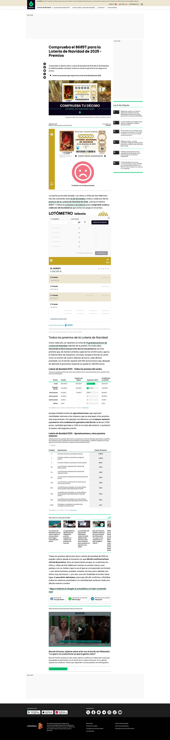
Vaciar (85, 253)
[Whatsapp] (99, 714)
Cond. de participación (122, 726)
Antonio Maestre (78, 1)
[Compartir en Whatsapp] (44, 71)
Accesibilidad (90, 731)
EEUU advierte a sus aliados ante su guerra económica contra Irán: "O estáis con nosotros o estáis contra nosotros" (131, 133)
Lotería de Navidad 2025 (61, 7)
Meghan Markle (134, 1)
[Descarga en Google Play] (33, 714)
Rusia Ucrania (125, 1)
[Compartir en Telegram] (44, 75)
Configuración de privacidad (94, 728)
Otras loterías (112, 7)
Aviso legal (89, 723)
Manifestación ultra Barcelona (92, 1)
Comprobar (101, 253)
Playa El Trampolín (48, 1)
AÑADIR (100, 222)
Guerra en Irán (106, 1)
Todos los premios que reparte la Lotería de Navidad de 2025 (76, 76)
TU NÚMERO (55, 219)
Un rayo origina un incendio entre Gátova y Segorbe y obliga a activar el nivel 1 (131, 123)
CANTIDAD (75, 219)
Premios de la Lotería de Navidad (84, 7)
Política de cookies (91, 726)
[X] (44, 65)
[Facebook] (93, 714)
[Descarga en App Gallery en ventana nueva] (61, 714)
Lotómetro (101, 7)
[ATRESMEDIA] (35, 727)
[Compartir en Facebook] (44, 68)
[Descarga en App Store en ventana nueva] (47, 714)
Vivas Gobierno (69, 1)
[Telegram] (104, 714)
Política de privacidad (121, 723)
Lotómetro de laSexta (75, 205)
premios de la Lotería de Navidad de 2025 (68, 202)
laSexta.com (53, 124)
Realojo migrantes (59, 1)
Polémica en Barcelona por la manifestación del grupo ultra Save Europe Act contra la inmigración (130, 154)
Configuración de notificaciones (124, 728)
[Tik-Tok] (115, 714)
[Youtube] (120, 714)
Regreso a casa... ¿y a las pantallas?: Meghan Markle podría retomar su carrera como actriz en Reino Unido (132, 143)
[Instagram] (109, 714)
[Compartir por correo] (44, 78)
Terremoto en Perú (115, 1)
